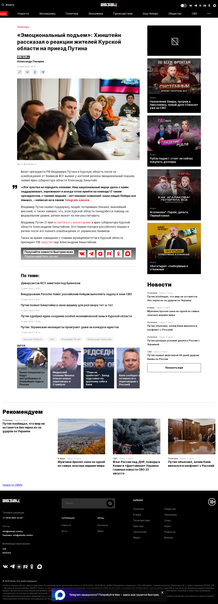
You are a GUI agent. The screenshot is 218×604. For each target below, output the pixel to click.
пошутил (47, 242)
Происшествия (122, 13)
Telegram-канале (76, 200)
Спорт (167, 520)
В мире (151, 307)
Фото (65, 531)
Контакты (103, 525)
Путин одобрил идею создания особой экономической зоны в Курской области (76, 316)
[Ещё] (209, 13)
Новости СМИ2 (12, 484)
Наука (167, 526)
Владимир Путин (71, 339)
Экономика (95, 13)
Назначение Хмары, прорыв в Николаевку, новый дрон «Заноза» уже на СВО (174, 105)
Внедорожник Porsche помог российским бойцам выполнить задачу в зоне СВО (76, 294)
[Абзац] (109, 5)
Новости (23, 13)
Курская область (32, 339)
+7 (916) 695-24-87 (13, 518)
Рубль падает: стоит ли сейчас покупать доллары (171, 160)
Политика (72, 13)
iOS (4, 549)
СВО (194, 13)
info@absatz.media (13, 531)
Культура (138, 526)
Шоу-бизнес (150, 13)
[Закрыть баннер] (162, 592)
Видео (153, 98)
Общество (175, 13)
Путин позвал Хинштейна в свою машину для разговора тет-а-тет (67, 305)
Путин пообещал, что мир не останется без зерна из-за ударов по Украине (24, 427)
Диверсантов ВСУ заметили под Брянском (50, 283)
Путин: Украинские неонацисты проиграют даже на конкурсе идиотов (70, 327)
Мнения (168, 537)
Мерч (101, 531)
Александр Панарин (30, 61)
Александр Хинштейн (100, 339)
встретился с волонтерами (72, 222)
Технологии (139, 531)
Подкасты (169, 531)
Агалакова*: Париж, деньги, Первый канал (169, 214)
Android (7, 553)
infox (21, 345)
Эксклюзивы (47, 13)
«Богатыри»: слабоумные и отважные (169, 268)
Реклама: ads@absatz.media (18, 535)
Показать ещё (174, 367)
